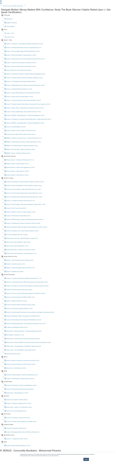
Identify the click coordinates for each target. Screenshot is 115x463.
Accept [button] (86, 459)
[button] (1, 1)
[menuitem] (1, 3)
